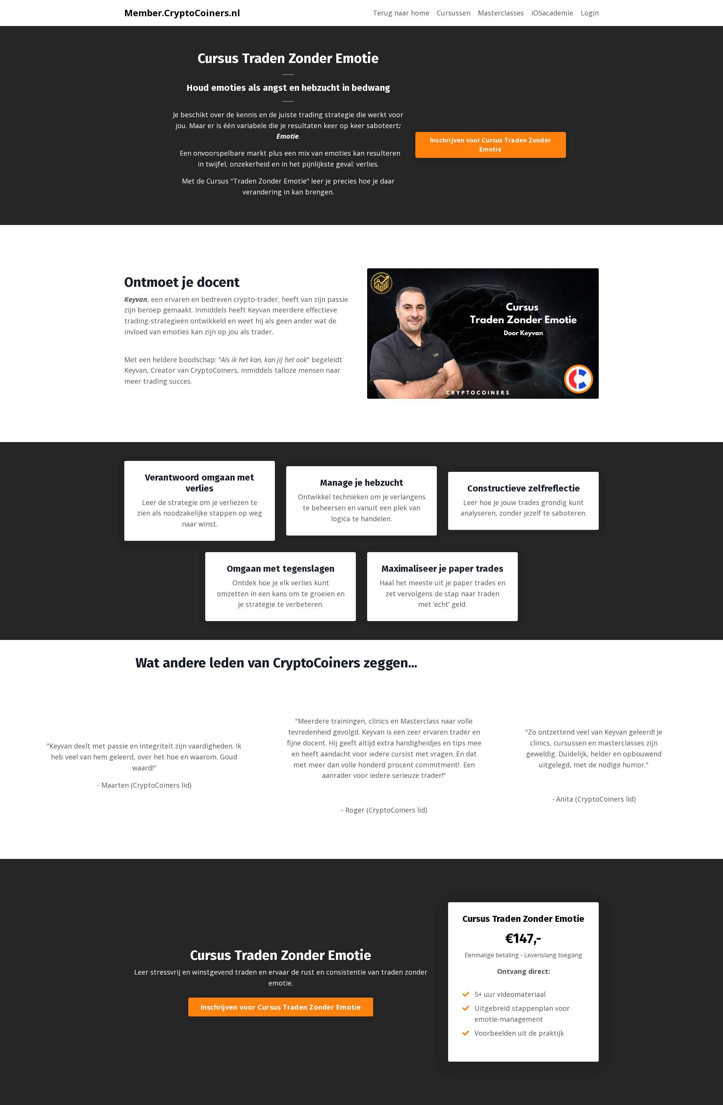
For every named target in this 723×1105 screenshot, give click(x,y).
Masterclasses (501, 12)
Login (590, 12)
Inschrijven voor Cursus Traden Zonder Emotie (490, 144)
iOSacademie (552, 12)
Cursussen (453, 12)
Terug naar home (401, 12)
